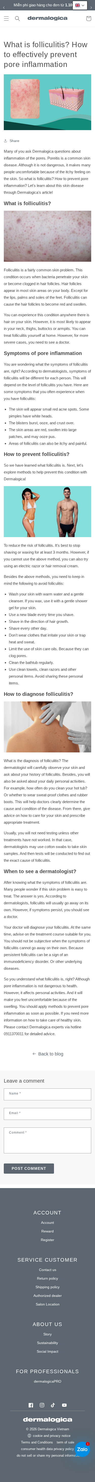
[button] (6, 18)
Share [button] (14, 141)
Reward (47, 1231)
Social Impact (47, 1351)
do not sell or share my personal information (49, 1455)
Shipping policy (47, 1287)
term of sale (65, 1442)
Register (47, 1240)
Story (47, 1334)
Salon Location (48, 1304)
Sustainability (47, 1343)
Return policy (47, 1278)
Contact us (47, 1270)
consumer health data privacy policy (47, 1449)
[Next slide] (91, 7)
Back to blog (50, 1053)
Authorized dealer (47, 1296)
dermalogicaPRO (47, 1381)
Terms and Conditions (37, 1442)
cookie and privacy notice (51, 1435)
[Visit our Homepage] (47, 18)
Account (47, 1223)
